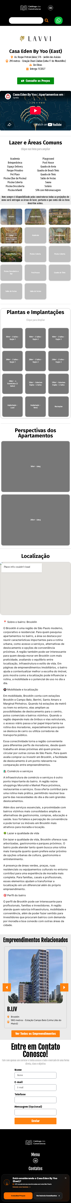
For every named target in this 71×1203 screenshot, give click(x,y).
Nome (18, 1070)
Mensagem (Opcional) (28, 1106)
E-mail (19, 1082)
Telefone (20, 1094)
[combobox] (26, 20)
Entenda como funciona (22, 1187)
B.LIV (12, 1009)
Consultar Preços (18, 1196)
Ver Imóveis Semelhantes (48, 1196)
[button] (50, 7)
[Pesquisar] (47, 20)
